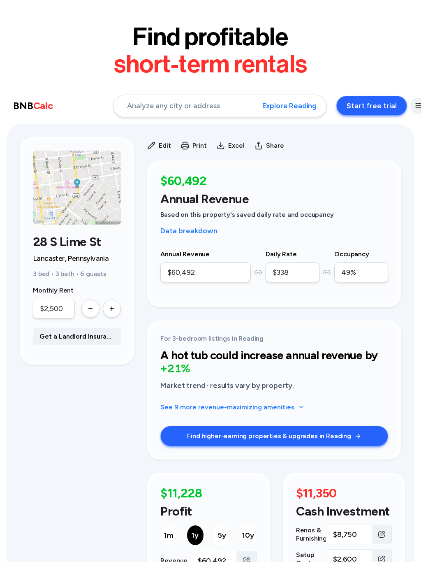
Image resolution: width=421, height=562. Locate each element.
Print (199, 145)
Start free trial (372, 105)
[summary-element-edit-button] (381, 534)
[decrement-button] (90, 309)
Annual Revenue (185, 254)
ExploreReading (289, 105)
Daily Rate (281, 254)
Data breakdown (188, 230)
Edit (165, 145)
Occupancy (351, 254)
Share (275, 145)
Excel (236, 145)
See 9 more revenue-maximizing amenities (227, 407)
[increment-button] (112, 309)
